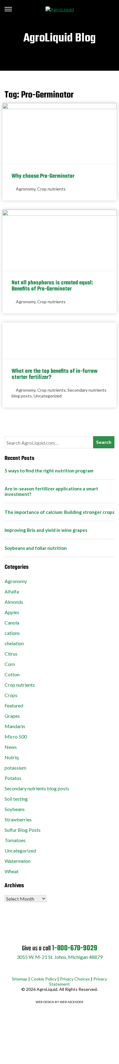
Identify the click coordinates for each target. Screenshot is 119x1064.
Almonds (14, 602)
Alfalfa (12, 591)
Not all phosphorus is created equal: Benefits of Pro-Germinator (52, 286)
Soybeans (15, 809)
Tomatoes (15, 840)
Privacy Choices (75, 978)
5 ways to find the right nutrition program (49, 470)
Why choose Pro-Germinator (43, 176)
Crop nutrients (51, 188)
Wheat (12, 871)
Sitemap (19, 978)
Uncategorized (48, 395)
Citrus (11, 654)
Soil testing (16, 799)
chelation (14, 643)
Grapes (12, 716)
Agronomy (25, 188)
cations (12, 633)
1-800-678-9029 (74, 948)
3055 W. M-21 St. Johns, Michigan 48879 (60, 957)
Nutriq (12, 757)
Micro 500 (16, 736)
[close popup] (112, 1061)
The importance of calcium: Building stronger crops (59, 512)
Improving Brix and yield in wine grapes (46, 530)
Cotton (12, 674)
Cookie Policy (43, 978)
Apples (12, 612)
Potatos (13, 778)
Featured (14, 705)
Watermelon (18, 861)
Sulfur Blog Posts (23, 830)
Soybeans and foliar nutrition (36, 548)
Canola (12, 622)
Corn (10, 664)
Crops (11, 695)
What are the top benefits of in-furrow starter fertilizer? (55, 374)
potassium (15, 767)
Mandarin (15, 726)
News (11, 747)
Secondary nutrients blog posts (37, 788)
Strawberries (18, 819)
